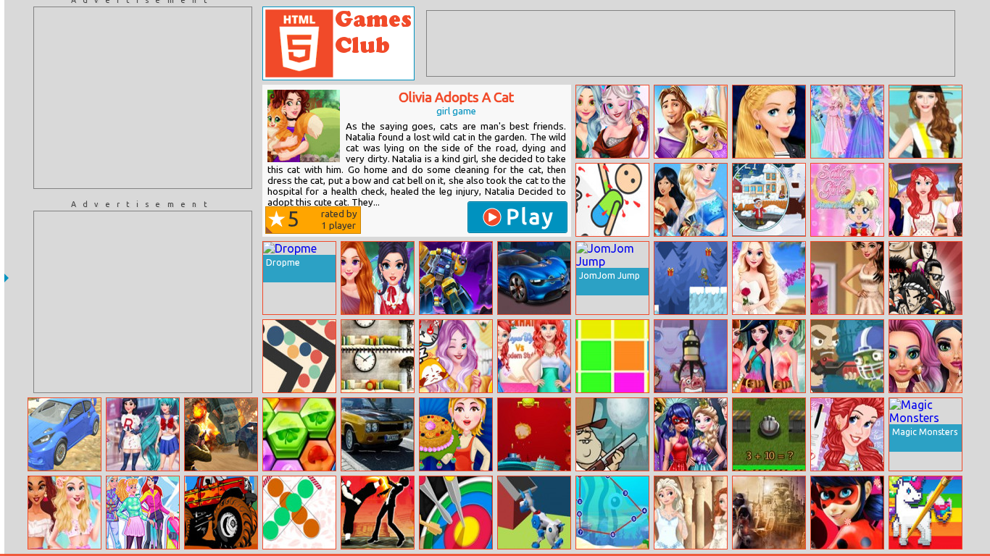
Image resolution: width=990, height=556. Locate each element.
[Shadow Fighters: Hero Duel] (378, 512)
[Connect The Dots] (612, 512)
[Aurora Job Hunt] (769, 122)
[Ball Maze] (299, 356)
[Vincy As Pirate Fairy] (769, 356)
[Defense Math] (769, 434)
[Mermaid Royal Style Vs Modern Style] (534, 356)
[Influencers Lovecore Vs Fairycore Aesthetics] (378, 278)
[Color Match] (612, 356)
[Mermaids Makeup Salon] (925, 356)
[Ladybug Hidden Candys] (847, 512)
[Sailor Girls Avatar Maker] (847, 200)
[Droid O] (456, 278)
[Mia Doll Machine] (691, 356)
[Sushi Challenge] (925, 278)
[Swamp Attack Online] (612, 434)
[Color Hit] (456, 512)
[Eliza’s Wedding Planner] (769, 278)
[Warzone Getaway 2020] (221, 434)
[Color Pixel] (925, 512)
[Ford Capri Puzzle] (378, 434)
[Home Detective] (378, 356)
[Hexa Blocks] (299, 434)
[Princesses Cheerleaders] (691, 200)
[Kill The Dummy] (612, 200)
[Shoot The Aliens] (534, 434)
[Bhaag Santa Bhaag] (691, 278)
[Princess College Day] (847, 434)
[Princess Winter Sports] (143, 512)
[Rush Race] (64, 434)
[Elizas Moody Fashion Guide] (456, 356)
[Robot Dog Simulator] (534, 512)
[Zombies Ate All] (847, 356)
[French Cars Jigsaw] (534, 278)
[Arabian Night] (769, 512)
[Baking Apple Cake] (456, 434)
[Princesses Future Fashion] (612, 122)
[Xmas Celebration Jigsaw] (769, 200)
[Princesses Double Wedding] (691, 512)
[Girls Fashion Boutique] (847, 278)
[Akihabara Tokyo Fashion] (143, 434)
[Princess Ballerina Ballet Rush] (691, 122)
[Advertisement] (142, 97)
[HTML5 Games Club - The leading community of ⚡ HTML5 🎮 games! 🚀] (338, 43)
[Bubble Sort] (299, 512)
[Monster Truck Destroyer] (221, 512)
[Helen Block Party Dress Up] (925, 122)
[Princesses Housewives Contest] (925, 200)
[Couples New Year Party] (691, 434)
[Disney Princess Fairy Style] (847, 122)
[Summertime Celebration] (64, 512)
